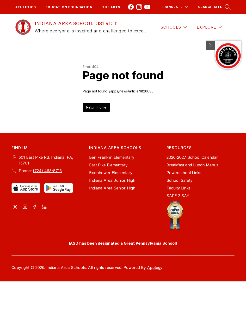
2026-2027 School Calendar (192, 157)
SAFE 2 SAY (177, 195)
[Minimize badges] (210, 45)
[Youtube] (147, 7)
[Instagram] (139, 7)
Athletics (25, 7)
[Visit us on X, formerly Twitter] (15, 207)
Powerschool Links (183, 172)
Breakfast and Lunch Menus (192, 165)
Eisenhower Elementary (110, 172)
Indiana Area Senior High (112, 188)
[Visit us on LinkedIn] (44, 207)
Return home (96, 107)
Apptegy (154, 267)
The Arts (111, 7)
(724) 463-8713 (47, 170)
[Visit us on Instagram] (25, 207)
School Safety (179, 180)
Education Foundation (69, 7)
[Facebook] (131, 7)
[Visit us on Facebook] (34, 207)
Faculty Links (178, 188)
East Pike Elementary (108, 165)
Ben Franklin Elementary (111, 157)
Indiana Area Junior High (112, 180)
